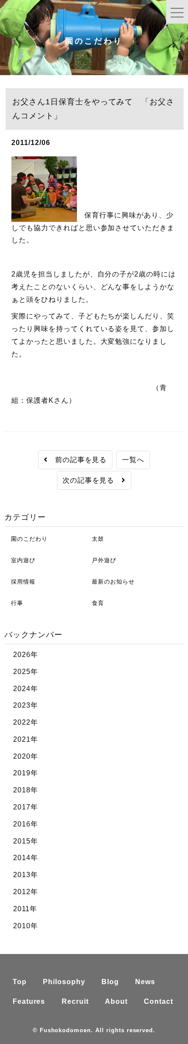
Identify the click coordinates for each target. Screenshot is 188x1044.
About (116, 1001)
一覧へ (133, 459)
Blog (110, 981)
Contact (158, 1001)
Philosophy (64, 981)
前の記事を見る (77, 459)
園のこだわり (26, 539)
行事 (13, 603)
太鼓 (94, 539)
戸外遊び (100, 560)
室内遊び (19, 560)
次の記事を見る (92, 480)
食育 (94, 603)
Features (29, 1001)
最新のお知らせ (110, 581)
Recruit (75, 1001)
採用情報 (19, 581)
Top (20, 981)
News (145, 981)
